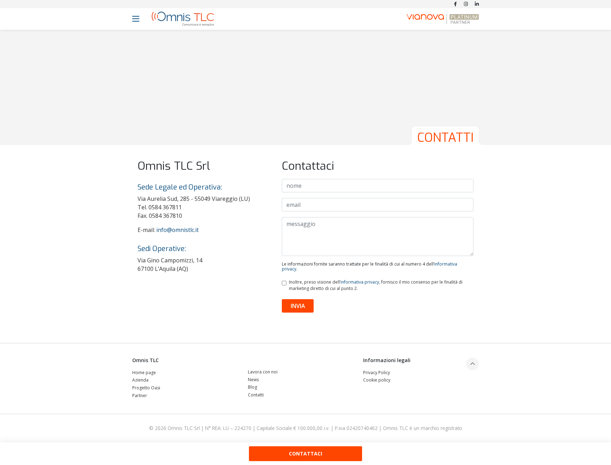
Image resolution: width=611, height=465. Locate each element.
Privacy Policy (376, 373)
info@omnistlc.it (177, 230)
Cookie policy (376, 380)
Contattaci (305, 453)
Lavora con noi (263, 372)
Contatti (256, 395)
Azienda (140, 380)
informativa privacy (360, 282)
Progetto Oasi (146, 388)
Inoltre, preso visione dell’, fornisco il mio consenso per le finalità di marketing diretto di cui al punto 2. (375, 285)
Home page (144, 373)
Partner (139, 396)
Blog (252, 387)
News (253, 380)
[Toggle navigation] (135, 19)
